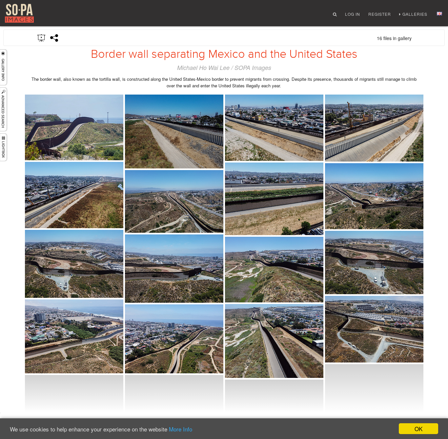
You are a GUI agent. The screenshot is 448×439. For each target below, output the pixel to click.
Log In (352, 14)
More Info (180, 429)
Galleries (414, 14)
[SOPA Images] (19, 13)
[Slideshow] (42, 37)
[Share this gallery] (54, 38)
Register (379, 14)
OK (418, 429)
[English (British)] (439, 13)
